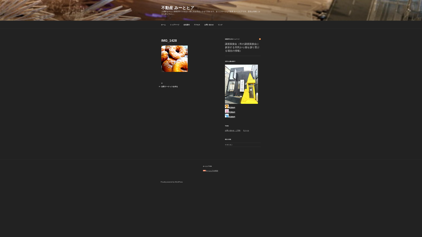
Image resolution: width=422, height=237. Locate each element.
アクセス (197, 25)
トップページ (174, 25)
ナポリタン (229, 145)
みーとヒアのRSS (212, 171)
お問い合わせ (209, 25)
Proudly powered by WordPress (172, 182)
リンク (220, 25)
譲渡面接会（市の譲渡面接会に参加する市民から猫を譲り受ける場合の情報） (242, 47)
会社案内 (187, 25)
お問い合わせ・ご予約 (232, 130)
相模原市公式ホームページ (232, 39)
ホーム (163, 25)
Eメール (246, 130)
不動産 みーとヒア (178, 7)
